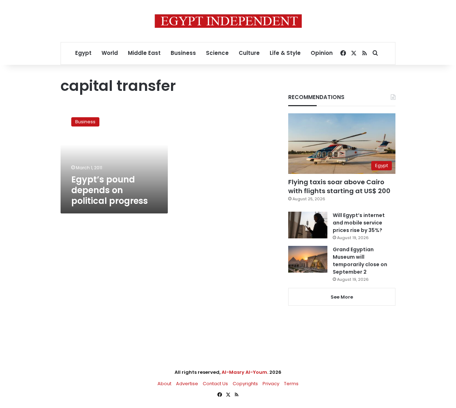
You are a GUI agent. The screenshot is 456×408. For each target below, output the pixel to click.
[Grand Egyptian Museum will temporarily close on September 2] (307, 259)
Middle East (144, 53)
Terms (291, 383)
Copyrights (245, 383)
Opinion (322, 53)
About (164, 383)
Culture (249, 53)
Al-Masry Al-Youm (244, 372)
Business (183, 53)
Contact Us (215, 383)
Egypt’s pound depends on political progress (109, 190)
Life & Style (285, 53)
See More (342, 297)
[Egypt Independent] (228, 21)
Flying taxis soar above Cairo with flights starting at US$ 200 (339, 186)
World (110, 53)
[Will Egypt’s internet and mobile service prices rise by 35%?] (307, 225)
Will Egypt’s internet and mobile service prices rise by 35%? (359, 223)
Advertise (187, 383)
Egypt (83, 53)
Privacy (271, 383)
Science (217, 53)
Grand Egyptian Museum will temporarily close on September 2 (360, 260)
